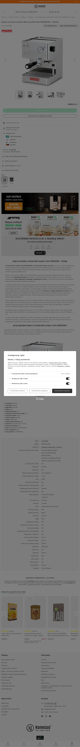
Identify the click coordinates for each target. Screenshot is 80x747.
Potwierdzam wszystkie (62, 391)
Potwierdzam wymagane (40, 391)
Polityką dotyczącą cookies (58, 362)
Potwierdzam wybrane (17, 391)
